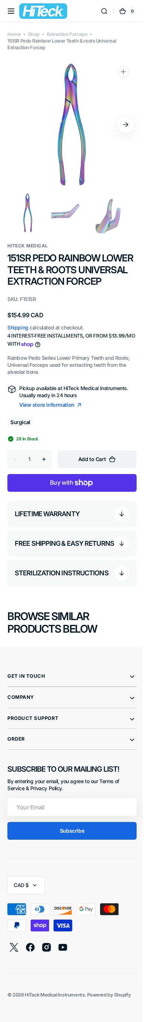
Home (14, 34)
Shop (33, 34)
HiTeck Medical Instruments (55, 1010)
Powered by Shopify (109, 1010)
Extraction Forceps (67, 34)
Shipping (17, 339)
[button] (11, 11)
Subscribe (69, 846)
